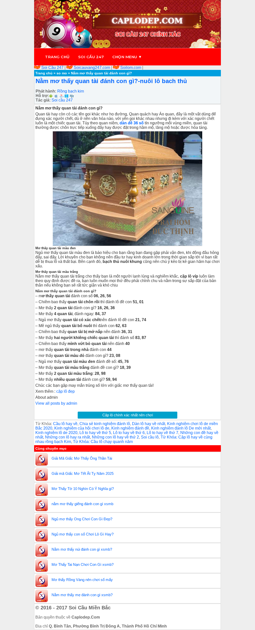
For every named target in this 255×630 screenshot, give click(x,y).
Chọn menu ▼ (127, 56)
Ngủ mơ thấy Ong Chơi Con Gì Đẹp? (82, 519)
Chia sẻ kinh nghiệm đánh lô (104, 424)
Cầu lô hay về (65, 424)
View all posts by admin (56, 403)
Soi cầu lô (150, 437)
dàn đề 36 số (132, 123)
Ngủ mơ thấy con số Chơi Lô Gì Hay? (83, 534)
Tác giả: (43, 100)
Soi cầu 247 (91, 56)
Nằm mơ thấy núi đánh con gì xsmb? (82, 549)
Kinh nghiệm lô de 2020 (56, 433)
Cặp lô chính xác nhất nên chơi (127, 415)
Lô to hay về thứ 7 (162, 433)
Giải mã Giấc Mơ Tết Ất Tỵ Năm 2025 (83, 473)
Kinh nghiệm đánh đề (130, 428)
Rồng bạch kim (70, 91)
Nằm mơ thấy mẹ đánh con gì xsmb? (82, 595)
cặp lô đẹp (65, 391)
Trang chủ (57, 56)
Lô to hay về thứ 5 (95, 433)
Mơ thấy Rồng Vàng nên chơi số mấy (82, 580)
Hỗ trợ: (42, 96)
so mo (62, 73)
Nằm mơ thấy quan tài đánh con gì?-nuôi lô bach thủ (111, 81)
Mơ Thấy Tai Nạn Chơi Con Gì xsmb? (83, 564)
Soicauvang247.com (92, 67)
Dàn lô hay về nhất (148, 424)
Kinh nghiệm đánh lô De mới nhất (181, 428)
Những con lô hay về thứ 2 (115, 437)
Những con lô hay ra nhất (67, 437)
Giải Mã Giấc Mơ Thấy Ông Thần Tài (82, 458)
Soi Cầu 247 (52, 67)
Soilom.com (130, 67)
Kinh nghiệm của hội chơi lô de (81, 428)
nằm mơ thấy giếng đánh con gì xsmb (82, 504)
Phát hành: (46, 91)
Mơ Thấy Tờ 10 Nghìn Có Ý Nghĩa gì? (83, 488)
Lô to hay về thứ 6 (129, 433)
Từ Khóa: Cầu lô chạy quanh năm (103, 441)
